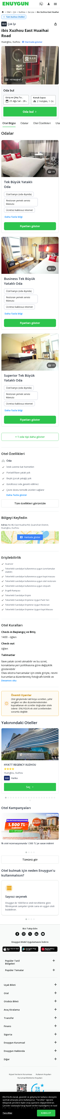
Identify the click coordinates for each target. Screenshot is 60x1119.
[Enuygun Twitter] (30, 934)
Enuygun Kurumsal (14, 1042)
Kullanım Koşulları (43, 1074)
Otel (6, 993)
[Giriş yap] (48, 4)
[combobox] (18, 101)
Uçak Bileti (10, 984)
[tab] (9, 123)
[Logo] (15, 4)
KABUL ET (46, 1112)
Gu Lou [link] (31, 12)
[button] (30, 65)
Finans (7, 1026)
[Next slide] (53, 158)
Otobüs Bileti (11, 1001)
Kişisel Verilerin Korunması (20, 1074)
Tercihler (7, 1112)
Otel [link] (9, 12)
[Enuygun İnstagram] (24, 934)
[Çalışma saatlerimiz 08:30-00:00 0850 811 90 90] (41, 2)
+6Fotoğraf (15, 79)
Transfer (9, 1018)
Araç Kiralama (12, 1009)
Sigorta (8, 1034)
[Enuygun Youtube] (43, 934)
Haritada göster (32, 537)
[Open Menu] (55, 4)
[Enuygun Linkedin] (36, 934)
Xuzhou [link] (22, 12)
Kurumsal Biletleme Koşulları (30, 1078)
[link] (2, 12)
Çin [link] (14, 12)
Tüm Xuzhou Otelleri (15, 17)
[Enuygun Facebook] (17, 934)
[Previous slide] (7, 158)
